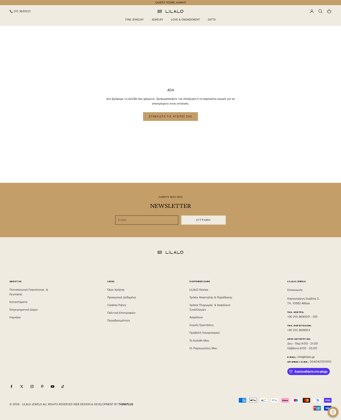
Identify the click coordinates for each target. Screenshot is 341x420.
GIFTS (212, 19)
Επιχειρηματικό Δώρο (23, 309)
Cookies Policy (116, 305)
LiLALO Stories (198, 289)
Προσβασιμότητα (118, 320)
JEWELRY (157, 19)
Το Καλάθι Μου (199, 340)
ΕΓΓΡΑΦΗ (203, 220)
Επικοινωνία (295, 290)
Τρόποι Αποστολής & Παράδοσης (210, 297)
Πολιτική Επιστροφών (121, 313)
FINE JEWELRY (134, 19)
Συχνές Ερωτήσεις (201, 325)
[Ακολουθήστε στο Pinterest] (42, 386)
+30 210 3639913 (298, 330)
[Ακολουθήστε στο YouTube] (52, 386)
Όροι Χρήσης (116, 289)
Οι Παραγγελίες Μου (203, 348)
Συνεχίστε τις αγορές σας (170, 116)
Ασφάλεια (196, 317)
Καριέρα (15, 317)
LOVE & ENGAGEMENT (185, 19)
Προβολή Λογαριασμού (204, 332)
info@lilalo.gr (306, 357)
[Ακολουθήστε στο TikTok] (63, 386)
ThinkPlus (125, 404)
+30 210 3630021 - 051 (302, 316)
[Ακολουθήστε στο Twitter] (22, 386)
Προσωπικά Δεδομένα (121, 297)
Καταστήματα (18, 302)
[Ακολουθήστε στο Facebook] (11, 386)
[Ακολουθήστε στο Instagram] (32, 386)
